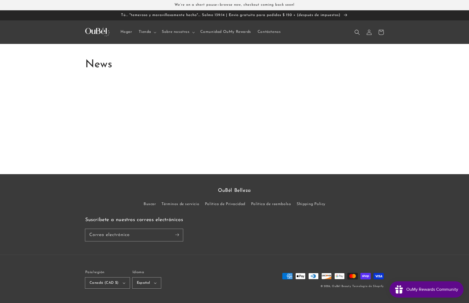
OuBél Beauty (341, 286)
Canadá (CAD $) (104, 283)
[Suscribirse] (177, 235)
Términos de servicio (180, 204)
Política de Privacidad (225, 204)
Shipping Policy (311, 204)
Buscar (150, 204)
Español (143, 283)
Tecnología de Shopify (368, 286)
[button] (147, 32)
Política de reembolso (271, 204)
